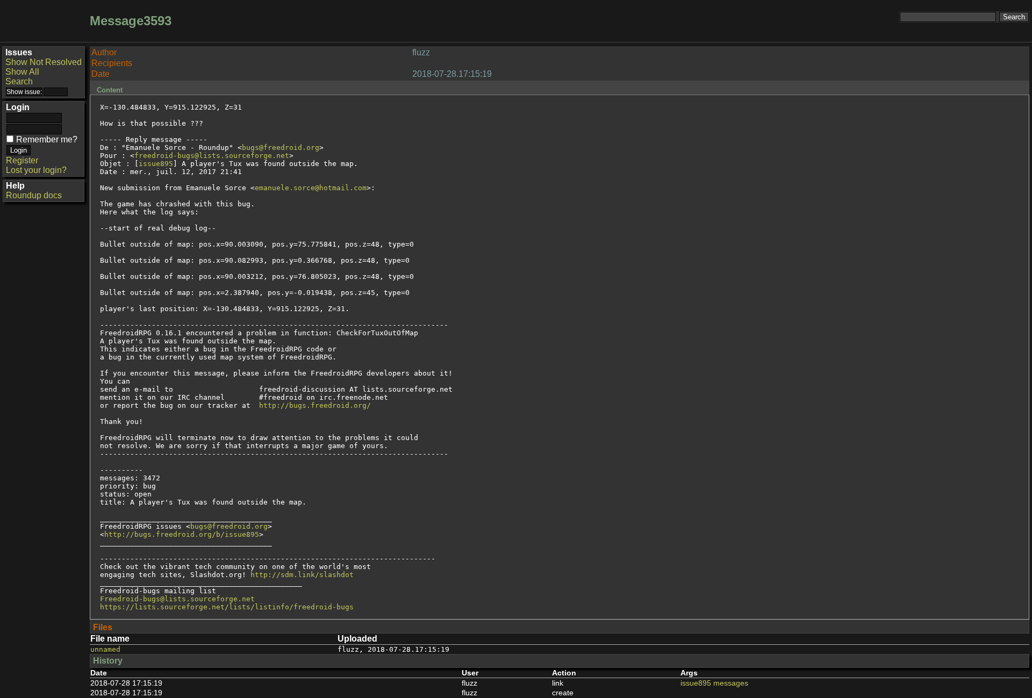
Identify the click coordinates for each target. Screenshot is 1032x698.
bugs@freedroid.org (280, 147)
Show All (22, 71)
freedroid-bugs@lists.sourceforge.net (211, 156)
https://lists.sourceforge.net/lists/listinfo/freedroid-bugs (227, 607)
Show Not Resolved (43, 62)
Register (22, 160)
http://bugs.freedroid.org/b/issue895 (181, 534)
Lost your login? (36, 170)
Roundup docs (34, 195)
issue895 (156, 164)
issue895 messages (714, 683)
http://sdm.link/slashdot (302, 575)
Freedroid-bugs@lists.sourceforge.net (177, 599)
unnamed (105, 649)
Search (19, 81)
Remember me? (46, 139)
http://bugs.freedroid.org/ (315, 405)
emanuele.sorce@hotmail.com (311, 188)
